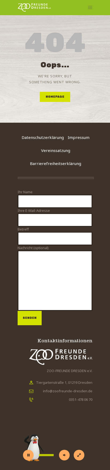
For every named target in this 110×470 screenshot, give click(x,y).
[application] (55, 442)
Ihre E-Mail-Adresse (34, 210)
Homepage (55, 96)
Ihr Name (25, 191)
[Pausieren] (28, 455)
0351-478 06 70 (80, 399)
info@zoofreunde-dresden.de (67, 391)
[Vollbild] (79, 455)
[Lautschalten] (64, 455)
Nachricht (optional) (33, 247)
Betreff (23, 229)
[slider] (46, 455)
